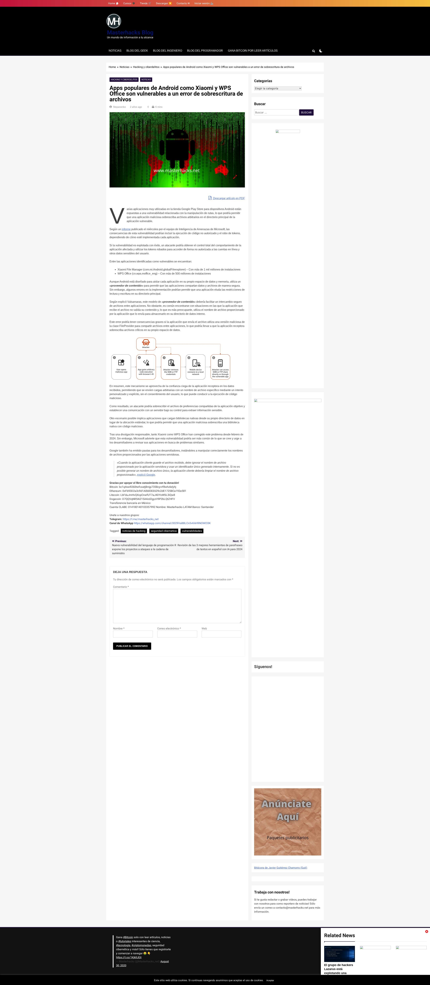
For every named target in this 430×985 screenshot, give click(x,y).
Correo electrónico (169, 629)
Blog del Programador (205, 50)
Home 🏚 (113, 3)
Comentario (121, 587)
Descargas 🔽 (164, 3)
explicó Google (146, 474)
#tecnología (123, 945)
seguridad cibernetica (164, 531)
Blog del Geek (137, 50)
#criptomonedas (141, 945)
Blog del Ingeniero (167, 50)
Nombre (118, 629)
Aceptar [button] (270, 980)
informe (126, 229)
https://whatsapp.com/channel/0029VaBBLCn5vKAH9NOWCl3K (172, 523)
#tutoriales (124, 941)
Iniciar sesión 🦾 (204, 3)
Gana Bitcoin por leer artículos (253, 50)
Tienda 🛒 (145, 3)
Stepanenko (119, 106)
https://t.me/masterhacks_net (141, 519)
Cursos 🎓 (129, 3)
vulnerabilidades (192, 531)
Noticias (115, 50)
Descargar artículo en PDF (228, 198)
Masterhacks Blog (130, 32)
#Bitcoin (128, 937)
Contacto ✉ (183, 3)
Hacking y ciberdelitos (124, 79)
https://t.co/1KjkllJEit (128, 957)
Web (204, 629)
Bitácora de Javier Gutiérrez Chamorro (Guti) (280, 868)
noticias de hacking (133, 531)
